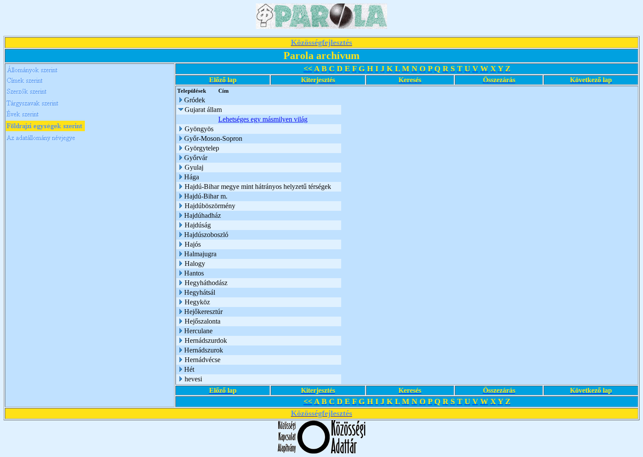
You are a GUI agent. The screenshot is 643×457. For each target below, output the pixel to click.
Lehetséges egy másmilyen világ (263, 119)
